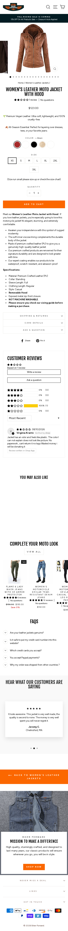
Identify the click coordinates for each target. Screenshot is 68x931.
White (50, 144)
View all (34, 552)
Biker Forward (38, 925)
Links (33, 891)
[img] (24, 429)
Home (21, 83)
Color (34, 138)
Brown (17, 144)
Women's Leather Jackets (37, 83)
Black (34, 144)
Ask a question (34, 330)
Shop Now (34, 867)
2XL (55, 160)
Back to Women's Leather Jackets (36, 777)
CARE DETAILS (34, 323)
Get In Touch (33, 902)
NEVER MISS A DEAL (33, 880)
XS (12, 160)
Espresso (25, 144)
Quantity (34, 187)
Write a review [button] (34, 372)
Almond (42, 144)
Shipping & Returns (34, 316)
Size (34, 155)
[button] (21, 100)
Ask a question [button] (34, 380)
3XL (34, 169)
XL (45, 160)
